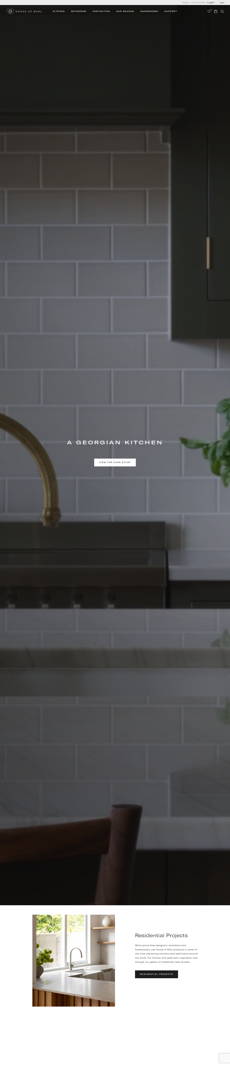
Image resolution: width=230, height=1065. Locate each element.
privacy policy (147, 545)
